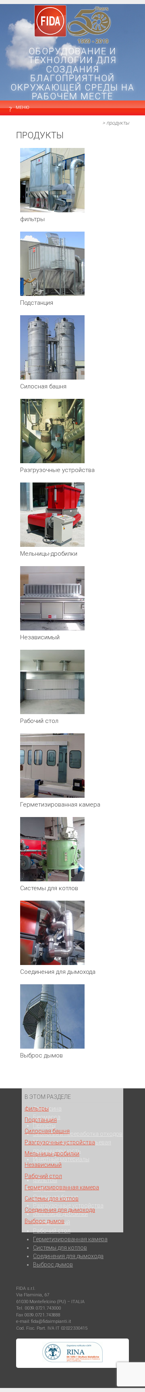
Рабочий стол (43, 1176)
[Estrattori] (52, 461)
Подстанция (41, 1120)
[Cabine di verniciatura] (52, 712)
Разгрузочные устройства (60, 1142)
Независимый (43, 1165)
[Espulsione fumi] (52, 1046)
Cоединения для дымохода (60, 1210)
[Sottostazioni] (52, 294)
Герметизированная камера (62, 1187)
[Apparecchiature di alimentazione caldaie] (52, 879)
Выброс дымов (44, 1221)
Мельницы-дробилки (52, 1153)
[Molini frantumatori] (52, 544)
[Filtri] (52, 210)
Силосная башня (47, 1131)
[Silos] (52, 377)
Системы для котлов (52, 1198)
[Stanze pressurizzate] (52, 795)
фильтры (37, 1108)
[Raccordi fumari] (52, 963)
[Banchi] (52, 628)
